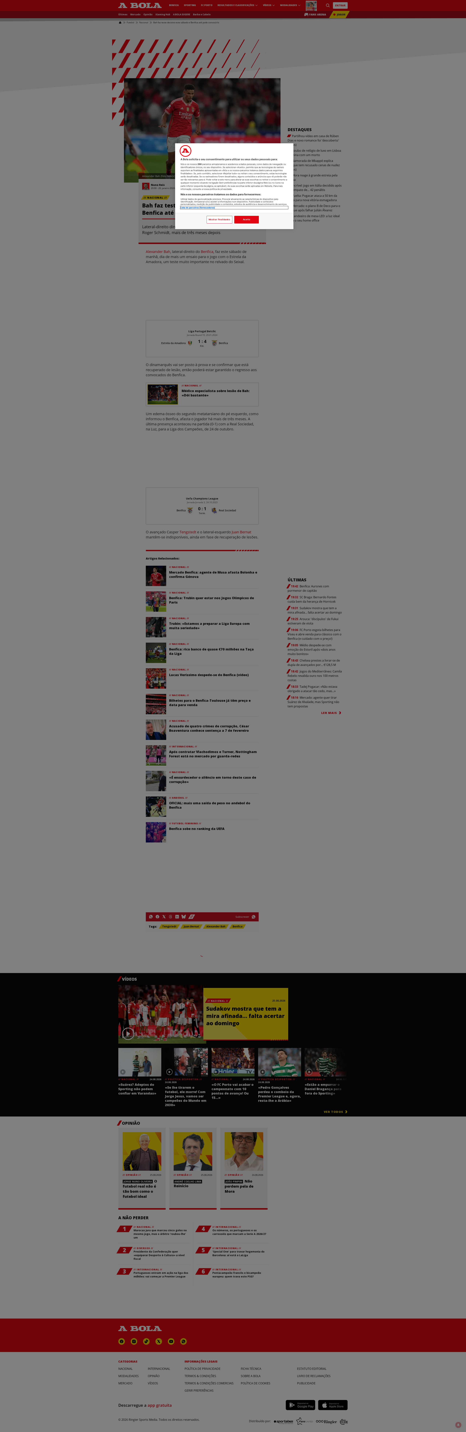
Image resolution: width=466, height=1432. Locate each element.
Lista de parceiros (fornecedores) (198, 207)
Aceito (246, 219)
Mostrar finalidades (219, 219)
